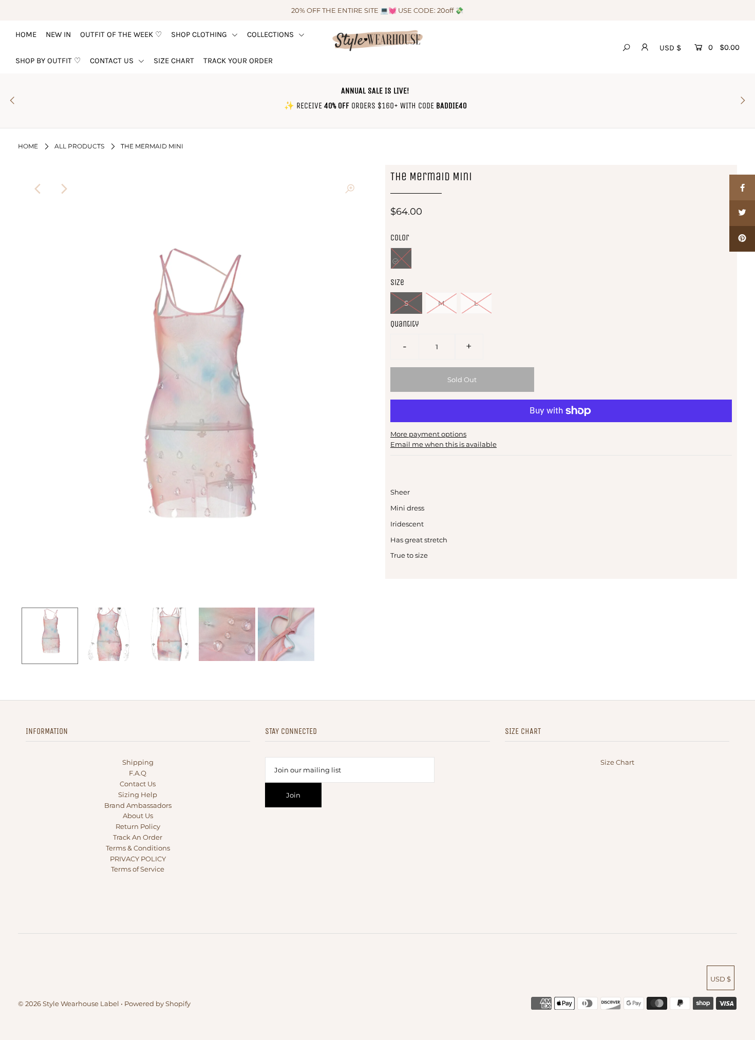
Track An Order (137, 837)
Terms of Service (137, 869)
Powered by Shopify (157, 1003)
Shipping (138, 762)
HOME (25, 34)
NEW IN (58, 34)
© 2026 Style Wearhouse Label (68, 1003)
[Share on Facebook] (742, 187)
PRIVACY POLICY (138, 859)
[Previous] (38, 189)
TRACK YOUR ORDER (238, 60)
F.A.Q (137, 773)
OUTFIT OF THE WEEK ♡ (121, 34)
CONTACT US (113, 60)
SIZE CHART (174, 60)
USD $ (670, 47)
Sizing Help (137, 794)
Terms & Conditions (138, 848)
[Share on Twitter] (742, 213)
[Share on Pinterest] (742, 239)
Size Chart (617, 762)
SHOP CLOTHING (200, 34)
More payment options (428, 434)
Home (28, 146)
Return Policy (138, 826)
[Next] (63, 189)
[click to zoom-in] (349, 189)
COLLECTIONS (271, 34)
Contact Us (138, 784)
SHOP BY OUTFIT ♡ (48, 60)
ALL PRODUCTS (79, 146)
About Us (138, 815)
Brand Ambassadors (138, 805)
